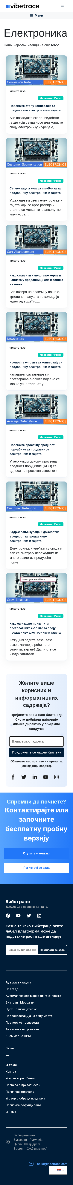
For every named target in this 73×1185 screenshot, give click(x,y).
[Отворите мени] (8, 1055)
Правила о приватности (23, 1085)
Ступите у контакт (36, 853)
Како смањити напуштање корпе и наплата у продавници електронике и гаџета (36, 280)
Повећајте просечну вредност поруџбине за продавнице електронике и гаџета (32, 449)
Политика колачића (20, 1092)
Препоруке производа (22, 1022)
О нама (11, 1112)
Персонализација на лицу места (29, 1016)
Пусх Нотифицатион (20, 1009)
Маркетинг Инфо (51, 98)
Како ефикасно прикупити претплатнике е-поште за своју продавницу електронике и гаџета (35, 628)
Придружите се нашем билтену (36, 752)
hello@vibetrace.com (52, 1164)
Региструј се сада (36, 867)
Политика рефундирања (24, 1105)
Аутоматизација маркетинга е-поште (33, 996)
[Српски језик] (57, 1170)
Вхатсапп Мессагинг (21, 1002)
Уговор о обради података (25, 1098)
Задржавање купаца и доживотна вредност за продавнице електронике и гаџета (35, 536)
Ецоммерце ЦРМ (18, 1036)
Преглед (12, 989)
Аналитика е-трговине (22, 1029)
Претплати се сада (52, 949)
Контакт (12, 1071)
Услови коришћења (20, 1078)
